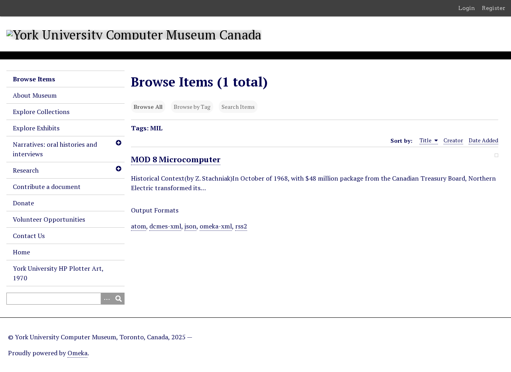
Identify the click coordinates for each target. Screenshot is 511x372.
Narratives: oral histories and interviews (55, 149)
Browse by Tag (192, 106)
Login (466, 8)
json (190, 226)
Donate (23, 203)
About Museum (35, 95)
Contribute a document (47, 186)
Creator (453, 140)
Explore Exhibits (36, 128)
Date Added (483, 140)
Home (21, 252)
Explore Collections (41, 111)
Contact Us (29, 235)
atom (138, 226)
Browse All (148, 106)
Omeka (77, 352)
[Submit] (119, 299)
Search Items (238, 106)
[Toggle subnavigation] (118, 142)
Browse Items (34, 79)
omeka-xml (216, 226)
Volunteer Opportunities (49, 219)
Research (26, 170)
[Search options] (107, 299)
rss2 (241, 226)
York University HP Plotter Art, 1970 (58, 273)
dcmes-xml (165, 226)
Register (493, 8)
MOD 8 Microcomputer (175, 159)
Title (426, 140)
